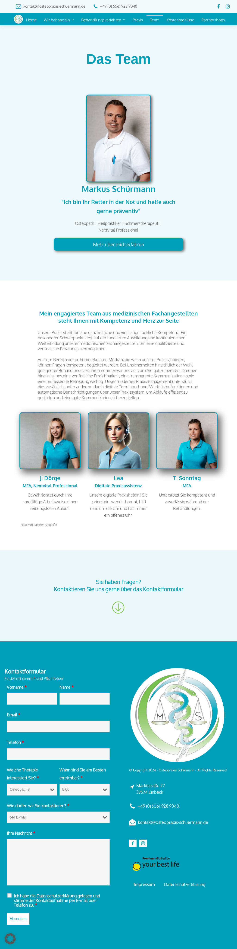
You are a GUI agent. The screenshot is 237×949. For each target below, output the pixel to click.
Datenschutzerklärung (184, 884)
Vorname (17, 687)
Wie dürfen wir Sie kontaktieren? (38, 805)
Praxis (138, 19)
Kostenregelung (180, 19)
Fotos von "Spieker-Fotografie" (39, 524)
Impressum (144, 884)
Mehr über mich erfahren (118, 244)
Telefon (15, 742)
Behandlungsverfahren (101, 19)
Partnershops (213, 19)
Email (13, 714)
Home (31, 19)
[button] (10, 939)
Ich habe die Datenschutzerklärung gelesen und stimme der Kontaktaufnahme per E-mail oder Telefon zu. (57, 900)
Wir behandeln (57, 19)
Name (66, 687)
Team (154, 19)
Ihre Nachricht (21, 833)
